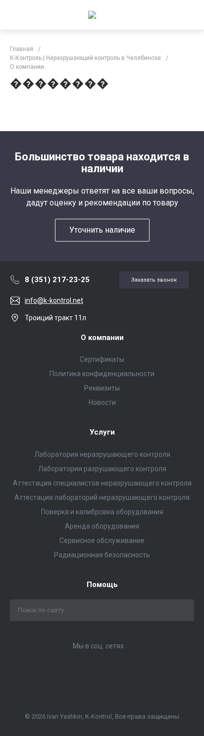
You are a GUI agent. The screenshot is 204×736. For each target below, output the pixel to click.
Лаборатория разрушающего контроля (102, 469)
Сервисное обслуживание (102, 540)
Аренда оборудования (102, 526)
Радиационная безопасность (102, 555)
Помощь (102, 584)
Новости (102, 402)
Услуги (102, 432)
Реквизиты (102, 388)
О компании (102, 337)
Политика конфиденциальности (102, 374)
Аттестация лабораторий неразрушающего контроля (102, 497)
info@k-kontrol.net (54, 300)
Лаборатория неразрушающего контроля (102, 454)
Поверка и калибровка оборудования (102, 512)
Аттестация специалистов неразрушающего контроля (102, 483)
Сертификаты (102, 359)
